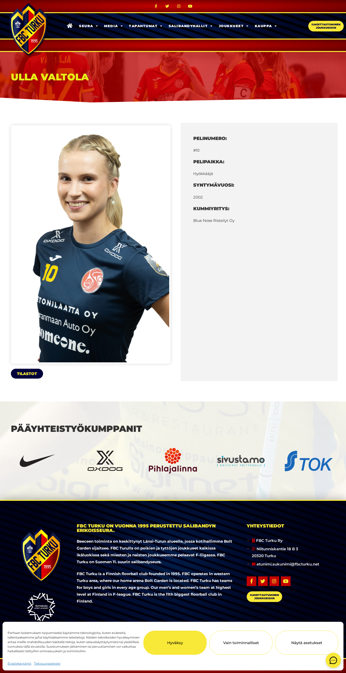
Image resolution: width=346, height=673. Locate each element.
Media (111, 26)
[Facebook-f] (156, 6)
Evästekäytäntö (19, 663)
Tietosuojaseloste (47, 663)
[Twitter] (167, 6)
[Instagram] (179, 6)
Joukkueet (231, 26)
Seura (86, 26)
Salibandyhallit (188, 26)
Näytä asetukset (306, 642)
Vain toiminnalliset (241, 642)
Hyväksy (175, 642)
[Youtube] (190, 6)
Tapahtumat (143, 26)
